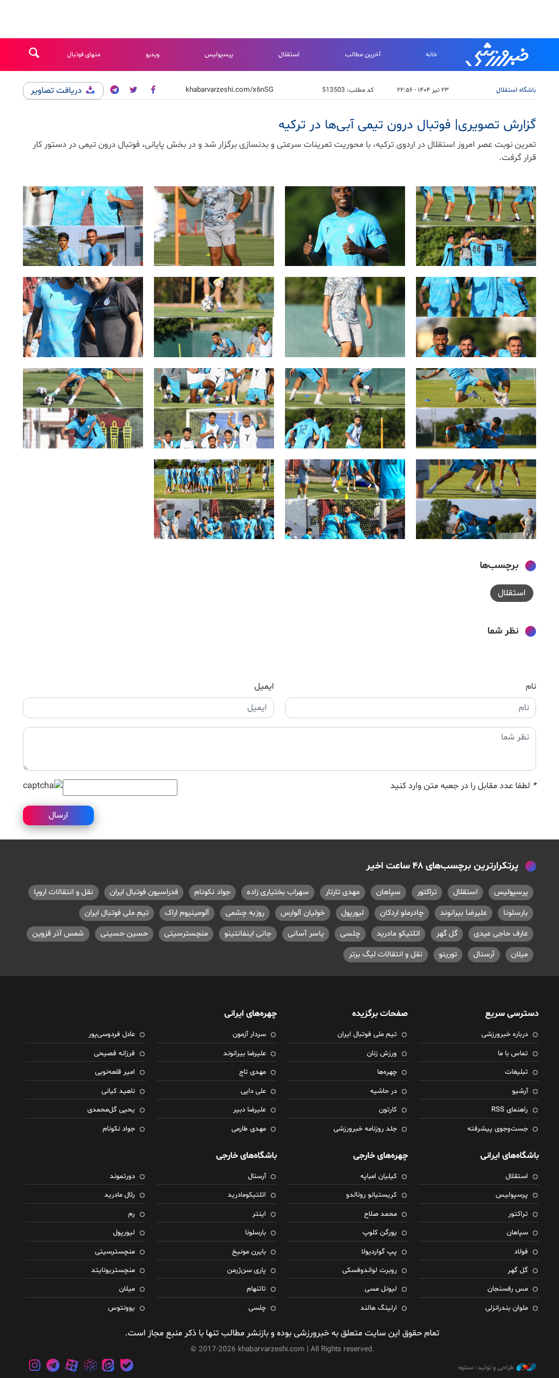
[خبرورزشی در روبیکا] (90, 1367)
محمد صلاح (380, 1214)
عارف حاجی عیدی (501, 933)
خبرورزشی (498, 55)
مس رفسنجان (507, 1289)
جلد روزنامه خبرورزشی (365, 1129)
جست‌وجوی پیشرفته (497, 1129)
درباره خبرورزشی (504, 1034)
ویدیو (152, 54)
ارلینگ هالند (378, 1308)
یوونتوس (121, 1308)
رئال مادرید (119, 1195)
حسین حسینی (124, 933)
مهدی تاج (252, 1072)
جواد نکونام (212, 892)
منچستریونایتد (113, 1270)
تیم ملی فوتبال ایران (116, 913)
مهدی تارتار (342, 892)
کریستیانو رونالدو (371, 1195)
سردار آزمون (249, 1034)
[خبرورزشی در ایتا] (108, 1367)
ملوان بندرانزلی (506, 1308)
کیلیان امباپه (378, 1176)
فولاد (521, 1252)
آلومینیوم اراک (187, 913)
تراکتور (427, 892)
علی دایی (253, 1091)
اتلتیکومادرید (247, 1195)
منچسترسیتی (186, 933)
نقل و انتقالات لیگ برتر (386, 954)
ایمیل (264, 687)
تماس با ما (513, 1053)
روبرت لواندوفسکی (369, 1270)
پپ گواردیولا (379, 1252)
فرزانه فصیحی (114, 1053)
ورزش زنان (382, 1053)
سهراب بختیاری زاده (278, 892)
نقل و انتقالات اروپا (63, 892)
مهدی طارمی (248, 1129)
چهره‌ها (387, 1072)
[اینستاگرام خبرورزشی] (35, 1367)
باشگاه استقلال (516, 90)
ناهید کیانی (118, 1091)
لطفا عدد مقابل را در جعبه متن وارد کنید (463, 786)
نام (531, 687)
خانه (431, 54)
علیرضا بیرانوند (463, 913)
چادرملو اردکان (402, 913)
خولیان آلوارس (303, 913)
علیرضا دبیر (249, 1110)
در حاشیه (383, 1091)
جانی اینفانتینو (247, 933)
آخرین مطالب (362, 54)
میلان (519, 954)
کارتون (388, 1110)
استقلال (289, 54)
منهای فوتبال (83, 54)
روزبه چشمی (244, 913)
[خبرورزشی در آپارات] (71, 1367)
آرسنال (484, 954)
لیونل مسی (381, 1289)
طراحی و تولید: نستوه (486, 1367)
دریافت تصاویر (57, 91)
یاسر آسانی (306, 933)
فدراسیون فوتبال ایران (144, 892)
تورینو (448, 954)
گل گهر (446, 933)
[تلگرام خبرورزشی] (53, 1367)
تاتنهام (256, 1289)
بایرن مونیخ (249, 1252)
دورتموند (122, 1176)
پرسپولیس (219, 54)
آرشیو (520, 1091)
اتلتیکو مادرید (398, 933)
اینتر (259, 1214)
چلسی (350, 933)
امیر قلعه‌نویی (115, 1072)
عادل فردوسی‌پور (111, 1034)
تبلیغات (516, 1072)
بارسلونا (515, 913)
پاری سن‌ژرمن (246, 1270)
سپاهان (388, 892)
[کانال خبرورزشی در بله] (126, 1367)
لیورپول (352, 913)
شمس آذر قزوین (58, 933)
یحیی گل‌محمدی (111, 1110)
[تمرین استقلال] (476, 226)
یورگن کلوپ (379, 1233)
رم (131, 1214)
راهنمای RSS (509, 1110)
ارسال (58, 815)
